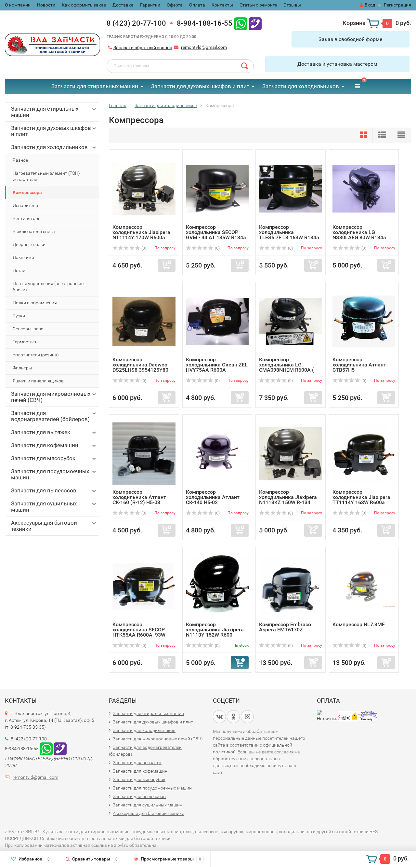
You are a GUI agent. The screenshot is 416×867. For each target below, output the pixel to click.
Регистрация (397, 4)
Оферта (175, 4)
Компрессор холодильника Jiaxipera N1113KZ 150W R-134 (288, 497)
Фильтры (22, 367)
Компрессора (27, 192)
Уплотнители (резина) (36, 354)
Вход (370, 4)
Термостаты (26, 341)
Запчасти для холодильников (300, 86)
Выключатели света (34, 231)
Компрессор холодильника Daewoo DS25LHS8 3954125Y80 (140, 364)
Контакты (222, 4)
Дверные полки (29, 244)
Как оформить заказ (84, 4)
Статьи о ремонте (258, 4)
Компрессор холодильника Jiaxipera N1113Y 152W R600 (215, 629)
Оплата (197, 4)
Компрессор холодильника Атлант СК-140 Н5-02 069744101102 (213, 500)
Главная (117, 105)
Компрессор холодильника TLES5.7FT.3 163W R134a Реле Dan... (289, 235)
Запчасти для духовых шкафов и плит (200, 86)
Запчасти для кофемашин (44, 445)
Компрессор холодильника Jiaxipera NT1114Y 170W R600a (141, 232)
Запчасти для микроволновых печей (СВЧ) (50, 397)
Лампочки (23, 257)
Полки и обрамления (35, 302)
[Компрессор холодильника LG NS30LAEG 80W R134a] (364, 189)
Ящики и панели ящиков (38, 380)
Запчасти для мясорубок (43, 458)
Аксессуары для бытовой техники (44, 525)
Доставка (123, 4)
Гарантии (150, 4)
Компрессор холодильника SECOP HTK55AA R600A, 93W (138, 629)
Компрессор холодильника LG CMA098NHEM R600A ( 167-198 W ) (286, 367)
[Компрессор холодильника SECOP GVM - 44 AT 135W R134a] (217, 189)
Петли (19, 270)
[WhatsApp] (240, 23)
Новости (46, 4)
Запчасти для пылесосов (43, 490)
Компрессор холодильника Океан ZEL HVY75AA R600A (217, 364)
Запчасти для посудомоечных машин (50, 474)
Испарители (25, 205)
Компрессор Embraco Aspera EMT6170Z (285, 627)
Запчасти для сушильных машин (44, 506)
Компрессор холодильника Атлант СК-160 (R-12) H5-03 (139, 497)
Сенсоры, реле (28, 328)
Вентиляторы (27, 218)
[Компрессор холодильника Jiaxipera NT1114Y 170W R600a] (144, 189)
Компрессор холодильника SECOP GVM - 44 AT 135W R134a (216, 232)
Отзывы (292, 4)
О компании (18, 4)
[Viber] (255, 23)
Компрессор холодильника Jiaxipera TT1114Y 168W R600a (361, 497)
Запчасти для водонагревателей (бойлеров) (50, 416)
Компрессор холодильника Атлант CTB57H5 (359, 364)
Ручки (19, 315)
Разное (20, 160)
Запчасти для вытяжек (40, 432)
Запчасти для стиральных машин (94, 86)
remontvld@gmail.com (204, 47)
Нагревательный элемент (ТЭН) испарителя (46, 176)
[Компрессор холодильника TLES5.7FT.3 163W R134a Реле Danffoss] (290, 189)
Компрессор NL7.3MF (358, 624)
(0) (143, 248)
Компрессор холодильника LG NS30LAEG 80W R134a (359, 232)
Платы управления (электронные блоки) (48, 286)
